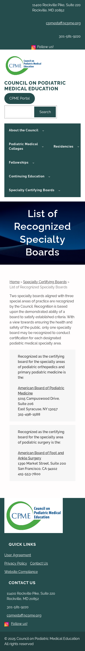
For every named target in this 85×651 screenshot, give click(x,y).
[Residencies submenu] (78, 146)
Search (45, 112)
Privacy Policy (15, 563)
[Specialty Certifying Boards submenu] (59, 190)
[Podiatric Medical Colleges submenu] (43, 146)
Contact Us (39, 563)
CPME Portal (19, 98)
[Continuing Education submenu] (49, 176)
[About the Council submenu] (43, 130)
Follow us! (19, 624)
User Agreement (17, 555)
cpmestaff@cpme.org (63, 23)
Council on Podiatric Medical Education (35, 85)
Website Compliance (21, 572)
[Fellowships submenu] (33, 163)
